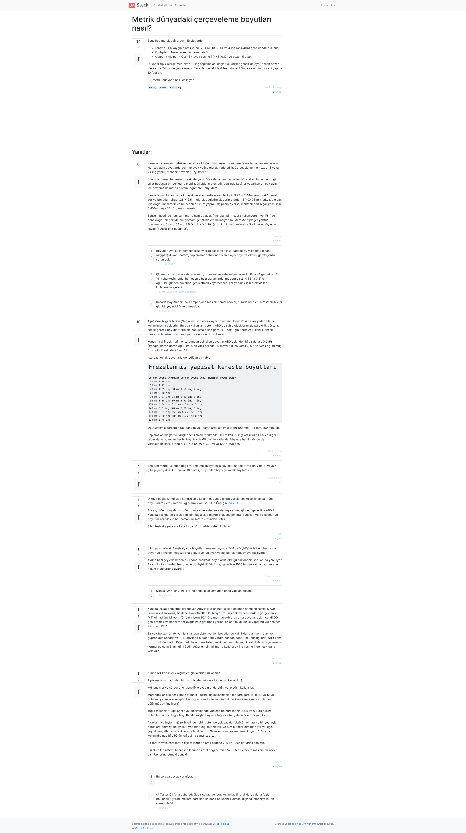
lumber (163, 87)
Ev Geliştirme (163, 5)
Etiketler (180, 5)
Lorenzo (278, 762)
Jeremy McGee (167, 264)
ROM (279, 533)
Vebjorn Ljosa (275, 451)
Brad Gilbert (165, 595)
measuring (175, 87)
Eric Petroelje (275, 87)
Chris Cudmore (167, 311)
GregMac (277, 236)
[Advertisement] (215, 119)
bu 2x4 (233, 503)
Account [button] (327, 5)
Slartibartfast (275, 477)
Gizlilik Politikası (144, 828)
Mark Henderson (273, 576)
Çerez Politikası (221, 823)
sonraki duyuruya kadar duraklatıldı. (177, 292)
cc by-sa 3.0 (299, 823)
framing (152, 87)
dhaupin (163, 807)
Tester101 (164, 781)
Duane (278, 658)
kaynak (278, 91)
